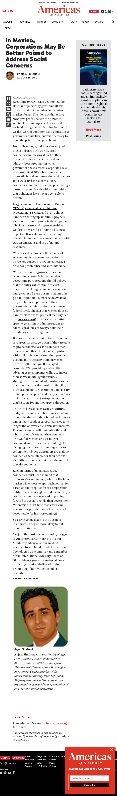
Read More (93, 129)
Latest (40, 763)
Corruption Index (57, 756)
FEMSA (35, 212)
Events (74, 22)
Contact (29, 763)
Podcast (86, 22)
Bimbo (59, 204)
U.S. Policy (42, 766)
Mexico (27, 717)
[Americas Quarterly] (58, 10)
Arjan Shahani (30, 74)
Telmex (58, 212)
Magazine (42, 756)
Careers (28, 766)
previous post (26, 319)
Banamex (48, 204)
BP (34, 443)
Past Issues (93, 136)
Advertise (29, 759)
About (28, 756)
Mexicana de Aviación (52, 298)
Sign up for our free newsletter (90, 769)
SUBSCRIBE (8, 11)
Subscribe (18, 758)
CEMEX (18, 208)
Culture (99, 22)
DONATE (94, 11)
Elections (42, 22)
